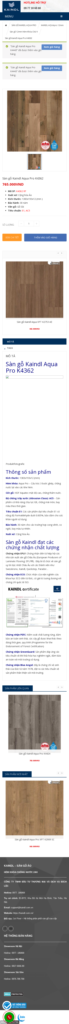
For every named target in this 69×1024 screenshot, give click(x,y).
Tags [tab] (10, 347)
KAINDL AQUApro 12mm (52, 25)
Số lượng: (8, 224)
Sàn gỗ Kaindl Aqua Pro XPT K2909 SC (34, 839)
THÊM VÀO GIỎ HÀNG (45, 237)
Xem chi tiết (12, 237)
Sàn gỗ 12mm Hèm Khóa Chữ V (24, 31)
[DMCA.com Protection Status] (13, 993)
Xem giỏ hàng (52, 46)
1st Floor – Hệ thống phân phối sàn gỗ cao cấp (35, 918)
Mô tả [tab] (10, 341)
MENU (9, 16)
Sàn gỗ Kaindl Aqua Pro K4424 (34, 753)
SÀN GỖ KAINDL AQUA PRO (24, 25)
